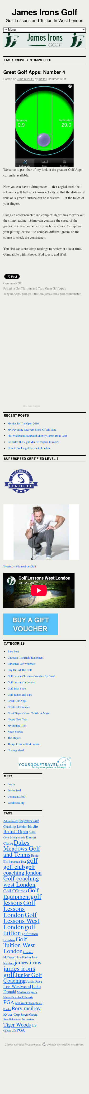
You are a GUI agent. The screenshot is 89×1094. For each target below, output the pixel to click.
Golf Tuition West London (19, 945)
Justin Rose (34, 981)
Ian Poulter (24, 957)
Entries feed (14, 790)
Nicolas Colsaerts (22, 997)
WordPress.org (16, 802)
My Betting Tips (17, 725)
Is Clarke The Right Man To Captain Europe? (33, 442)
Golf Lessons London (19, 908)
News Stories (15, 731)
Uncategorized (16, 750)
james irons (27, 962)
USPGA (18, 1030)
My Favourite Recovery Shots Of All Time (32, 429)
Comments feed (16, 796)
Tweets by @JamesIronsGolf (19, 566)
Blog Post (13, 651)
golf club (14, 866)
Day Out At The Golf (20, 670)
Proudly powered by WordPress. (65, 1044)
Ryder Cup (11, 1014)
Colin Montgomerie (14, 837)
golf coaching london (22, 869)
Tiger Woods (17, 1024)
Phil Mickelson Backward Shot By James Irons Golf (37, 436)
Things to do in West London (24, 744)
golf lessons (22, 899)
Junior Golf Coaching (22, 977)
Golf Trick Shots (17, 688)
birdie (33, 826)
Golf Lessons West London (21, 920)
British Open (15, 831)
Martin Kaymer (27, 992)
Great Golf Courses (19, 707)
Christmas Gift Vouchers (22, 664)
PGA (8, 1002)
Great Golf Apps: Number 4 (34, 71)
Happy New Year (17, 719)
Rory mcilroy (26, 1008)
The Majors (14, 738)
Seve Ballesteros (12, 1019)
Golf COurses (15, 891)
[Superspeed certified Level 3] (21, 498)
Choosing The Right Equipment (25, 657)
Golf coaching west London (21, 881)
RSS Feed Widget (31, 405)
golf (24, 293)
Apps (17, 293)
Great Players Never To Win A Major (29, 713)
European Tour (17, 861)
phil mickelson (25, 1003)
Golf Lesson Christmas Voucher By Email (31, 676)
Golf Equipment (21, 893)
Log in (11, 784)
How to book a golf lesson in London (29, 448)
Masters (7, 997)
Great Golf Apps (55, 288)
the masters (28, 1019)
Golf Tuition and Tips (30, 288)
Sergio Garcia (29, 1014)
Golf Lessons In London (21, 682)
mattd (42, 79)
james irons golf (54, 293)
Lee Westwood (17, 986)
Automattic (34, 1044)
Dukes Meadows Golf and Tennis (21, 848)
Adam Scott (10, 821)
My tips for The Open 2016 (23, 423)
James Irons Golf (44, 11)
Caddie (32, 832)
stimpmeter (73, 293)
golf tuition (35, 293)
